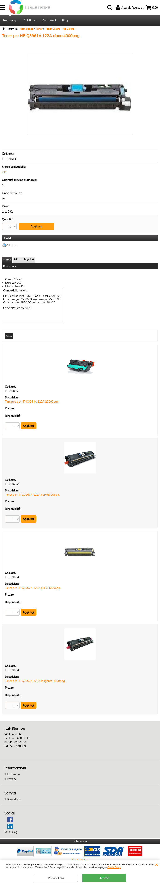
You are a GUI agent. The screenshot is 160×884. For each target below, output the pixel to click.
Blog (65, 20)
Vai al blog (10, 832)
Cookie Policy (114, 867)
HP (4, 172)
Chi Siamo (30, 20)
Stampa (12, 245)
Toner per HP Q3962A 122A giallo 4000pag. (33, 587)
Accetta (104, 878)
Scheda (7, 259)
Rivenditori (14, 799)
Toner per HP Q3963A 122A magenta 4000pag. (35, 681)
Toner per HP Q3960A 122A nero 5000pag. (32, 494)
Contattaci (49, 20)
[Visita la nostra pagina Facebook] (8, 821)
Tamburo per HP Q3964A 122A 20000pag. (32, 401)
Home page (10, 20)
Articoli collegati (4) (24, 259)
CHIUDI (156, 864)
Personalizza (56, 878)
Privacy (11, 779)
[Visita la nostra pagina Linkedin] (8, 828)
